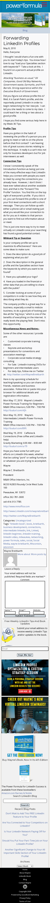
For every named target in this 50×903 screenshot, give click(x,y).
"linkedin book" (17, 523)
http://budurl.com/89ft (15, 428)
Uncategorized (23, 520)
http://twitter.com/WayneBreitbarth (25, 374)
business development (15, 527)
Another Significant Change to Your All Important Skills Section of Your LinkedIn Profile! (25, 853)
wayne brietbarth (20, 543)
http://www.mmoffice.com (16, 506)
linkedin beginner (12, 533)
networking (37, 537)
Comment (24, 579)
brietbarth (38, 523)
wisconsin (8, 547)
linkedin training (31, 533)
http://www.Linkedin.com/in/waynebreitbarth (26, 511)
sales (22, 540)
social (29, 540)
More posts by (38, 554)
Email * (22, 610)
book (29, 523)
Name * (8, 610)
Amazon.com (8, 793)
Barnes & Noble (23, 793)
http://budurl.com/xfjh (14, 410)
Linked (34, 530)
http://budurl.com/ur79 (15, 446)
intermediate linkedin (14, 530)
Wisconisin (35, 543)
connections (34, 527)
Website (36, 610)
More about (24, 554)
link (28, 530)
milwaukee (24, 537)
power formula (11, 540)
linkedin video (10, 537)
